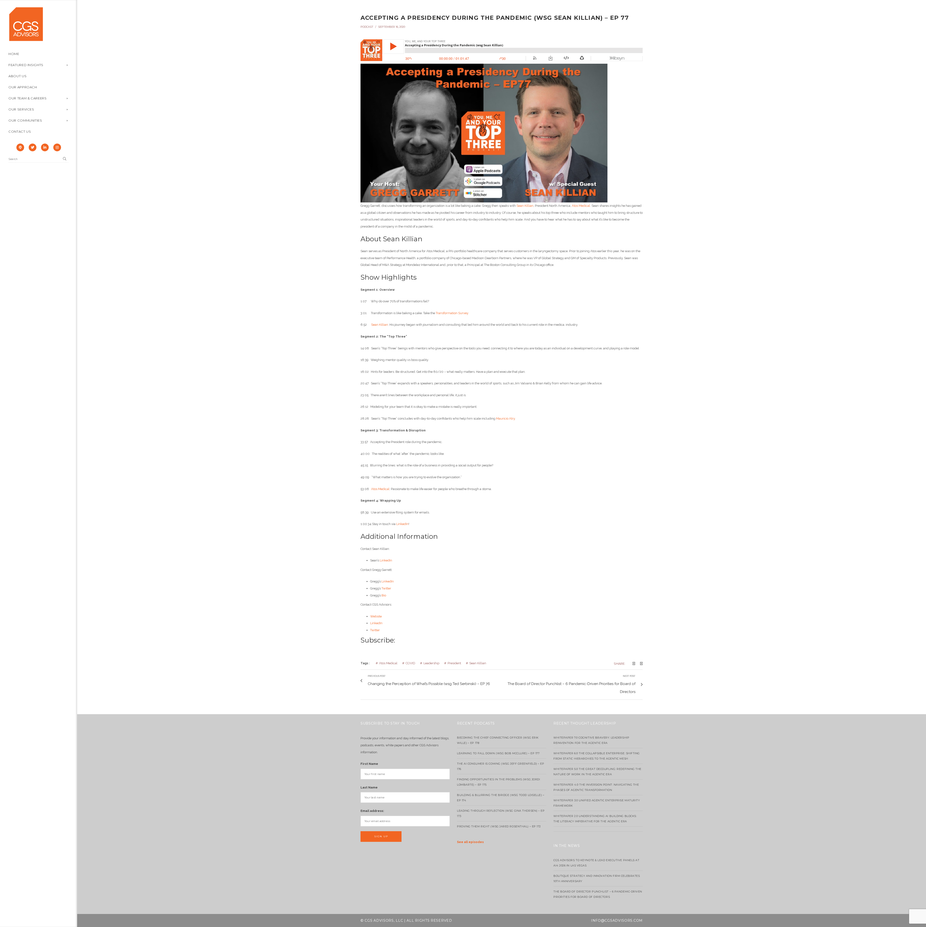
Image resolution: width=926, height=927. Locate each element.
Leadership (431, 663)
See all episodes (470, 842)
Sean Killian (525, 206)
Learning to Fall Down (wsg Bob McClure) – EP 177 (498, 753)
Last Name (369, 787)
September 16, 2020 (391, 26)
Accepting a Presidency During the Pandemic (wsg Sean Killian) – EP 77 (495, 17)
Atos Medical (581, 206)
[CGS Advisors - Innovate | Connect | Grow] (26, 24)
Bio (383, 595)
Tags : (365, 663)
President (454, 663)
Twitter (386, 588)
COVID (410, 663)
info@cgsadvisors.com (617, 920)
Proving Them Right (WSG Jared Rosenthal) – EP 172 (499, 826)
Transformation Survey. (452, 313)
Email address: (372, 811)
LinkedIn (402, 524)
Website (376, 616)
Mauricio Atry (505, 418)
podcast (367, 26)
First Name (369, 764)
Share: (619, 663)
